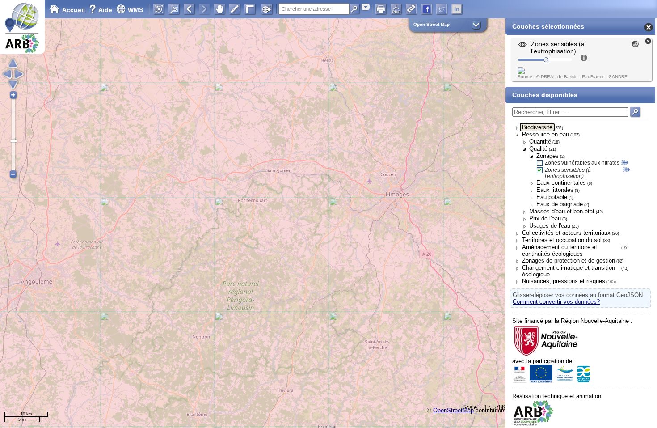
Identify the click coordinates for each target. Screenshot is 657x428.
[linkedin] (456, 9)
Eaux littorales (554, 189)
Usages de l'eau (549, 225)
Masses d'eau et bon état (561, 211)
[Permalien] (411, 9)
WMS (135, 9)
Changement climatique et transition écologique (568, 271)
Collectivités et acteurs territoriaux (566, 232)
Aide (101, 9)
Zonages (547, 156)
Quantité (540, 141)
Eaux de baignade (559, 204)
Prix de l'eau (545, 218)
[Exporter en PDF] (396, 9)
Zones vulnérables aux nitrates (582, 163)
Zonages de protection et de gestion (568, 260)
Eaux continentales (561, 182)
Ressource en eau (545, 134)
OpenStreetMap (453, 410)
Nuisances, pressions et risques (563, 281)
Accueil (73, 9)
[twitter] (441, 9)
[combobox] (365, 7)
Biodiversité (537, 127)
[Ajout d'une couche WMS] (266, 9)
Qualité (538, 148)
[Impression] (380, 9)
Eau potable (551, 197)
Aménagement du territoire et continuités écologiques (559, 250)
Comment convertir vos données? (556, 301)
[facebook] (426, 9)
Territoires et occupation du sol (562, 240)
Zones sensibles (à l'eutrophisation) (568, 173)
